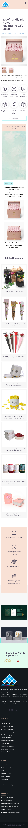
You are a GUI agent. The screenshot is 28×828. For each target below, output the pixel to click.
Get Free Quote (14, 118)
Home (4, 33)
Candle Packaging (6, 735)
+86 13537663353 (10, 806)
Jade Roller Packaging (7, 740)
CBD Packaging (5, 743)
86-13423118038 (7, 801)
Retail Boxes (4, 770)
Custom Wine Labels (7, 752)
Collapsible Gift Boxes (7, 782)
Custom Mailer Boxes (7, 768)
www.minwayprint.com (10, 812)
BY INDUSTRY (10, 33)
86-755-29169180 (7, 798)
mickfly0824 (6, 809)
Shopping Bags (5, 776)
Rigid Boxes (4, 779)
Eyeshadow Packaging (7, 749)
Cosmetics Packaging (7, 726)
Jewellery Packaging (7, 729)
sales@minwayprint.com (10, 803)
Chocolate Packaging (7, 732)
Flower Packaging (19, 33)
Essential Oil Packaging (7, 746)
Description (8, 183)
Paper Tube (4, 765)
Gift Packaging (5, 723)
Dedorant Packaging (7, 785)
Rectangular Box (6, 773)
